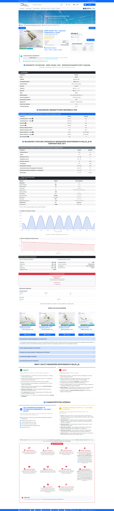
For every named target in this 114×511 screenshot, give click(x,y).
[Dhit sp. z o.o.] (24, 4)
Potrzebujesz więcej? (89, 43)
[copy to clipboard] (83, 8)
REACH (60, 49)
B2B (42, 8)
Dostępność (61, 510)
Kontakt (58, 8)
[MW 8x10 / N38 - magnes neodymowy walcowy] (28, 318)
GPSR (51, 49)
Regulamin (67, 510)
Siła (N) (46, 292)
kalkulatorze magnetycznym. (52, 58)
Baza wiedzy (37, 510)
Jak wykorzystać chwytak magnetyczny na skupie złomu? (33, 339)
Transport (53, 8)
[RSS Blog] (87, 8)
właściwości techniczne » (51, 47)
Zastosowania (36, 8)
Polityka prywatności (46, 510)
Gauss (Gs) (21, 299)
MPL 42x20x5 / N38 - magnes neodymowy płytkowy (45, 327)
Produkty (22, 8)
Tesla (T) (58, 299)
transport (76, 37)
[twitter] (90, 8)
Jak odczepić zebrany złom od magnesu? (29, 360)
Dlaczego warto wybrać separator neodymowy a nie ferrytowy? (35, 352)
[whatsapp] (92, 8)
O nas (32, 510)
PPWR (56, 49)
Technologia (29, 8)
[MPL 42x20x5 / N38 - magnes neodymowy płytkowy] (47, 318)
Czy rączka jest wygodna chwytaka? (28, 356)
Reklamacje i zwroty (75, 510)
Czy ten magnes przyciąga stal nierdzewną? (30, 348)
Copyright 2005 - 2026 (85, 510)
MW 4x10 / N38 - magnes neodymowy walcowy (84, 327)
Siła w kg (21, 292)
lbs (70, 292)
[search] (61, 4)
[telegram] (93, 8)
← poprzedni (22, 28)
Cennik (48, 8)
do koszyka (91, 40)
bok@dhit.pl (93, 1)
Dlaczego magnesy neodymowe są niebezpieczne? (53, 499)
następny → (92, 28)
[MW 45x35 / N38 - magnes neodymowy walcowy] (67, 318)
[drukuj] (85, 8)
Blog (45, 8)
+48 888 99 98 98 (32, 57)
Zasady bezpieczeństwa (24, 510)
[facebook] (89, 8)
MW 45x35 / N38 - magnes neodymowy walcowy (65, 327)
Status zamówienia (24, 1)
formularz (56, 57)
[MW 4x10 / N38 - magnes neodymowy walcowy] (86, 318)
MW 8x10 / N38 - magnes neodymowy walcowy (25, 327)
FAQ (19, 1)
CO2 (46, 49)
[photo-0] (31, 46)
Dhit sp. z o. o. (92, 510)
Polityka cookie (54, 510)
